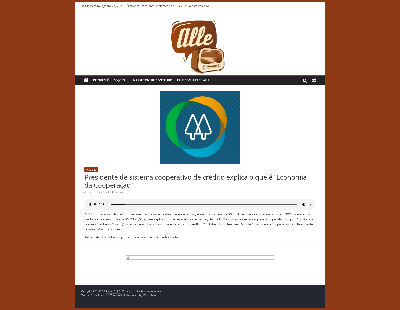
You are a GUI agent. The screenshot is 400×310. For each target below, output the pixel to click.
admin (119, 192)
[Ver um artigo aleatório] (314, 80)
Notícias (91, 169)
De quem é (101, 80)
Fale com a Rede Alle (193, 80)
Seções (119, 80)
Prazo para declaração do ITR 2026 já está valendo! (175, 8)
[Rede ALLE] (200, 22)
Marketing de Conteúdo (152, 80)
